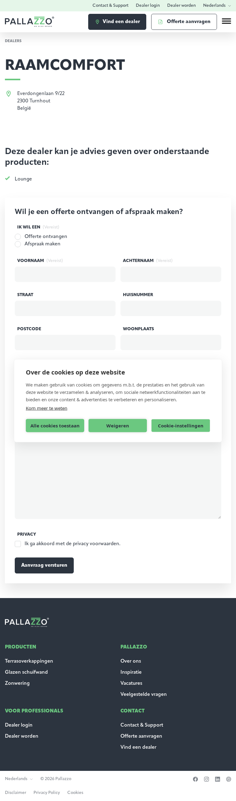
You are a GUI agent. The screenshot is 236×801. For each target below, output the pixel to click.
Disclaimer (15, 793)
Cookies (75, 793)
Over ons (130, 661)
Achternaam (148, 261)
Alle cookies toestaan (55, 425)
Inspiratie (131, 672)
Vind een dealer (138, 747)
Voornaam (40, 261)
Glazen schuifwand (26, 672)
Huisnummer (138, 295)
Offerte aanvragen (141, 736)
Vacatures (131, 683)
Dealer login (148, 5)
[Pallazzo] (29, 22)
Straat (25, 295)
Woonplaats (138, 329)
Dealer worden (181, 5)
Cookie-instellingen (180, 425)
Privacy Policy (46, 793)
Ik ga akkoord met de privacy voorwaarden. (72, 543)
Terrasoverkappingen (29, 661)
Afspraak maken (43, 244)
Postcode (29, 329)
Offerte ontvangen (46, 236)
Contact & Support (110, 5)
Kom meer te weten (46, 408)
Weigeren (117, 425)
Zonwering (17, 683)
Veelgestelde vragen (143, 694)
